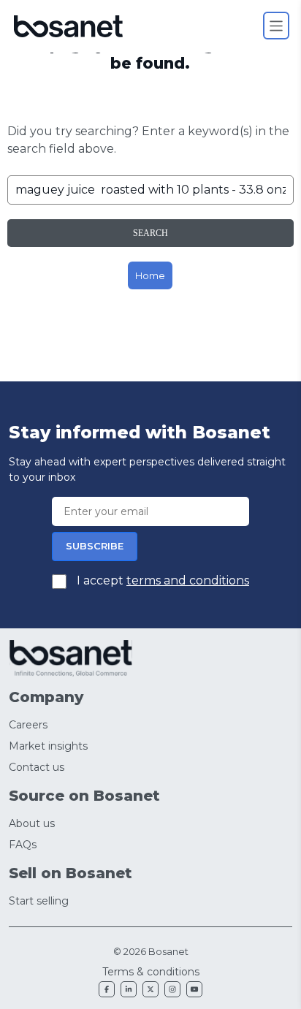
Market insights (48, 746)
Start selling (39, 900)
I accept (161, 580)
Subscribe (94, 546)
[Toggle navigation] (276, 25)
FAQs (23, 844)
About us (32, 823)
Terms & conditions (150, 971)
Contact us (36, 767)
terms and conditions (187, 580)
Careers (28, 724)
